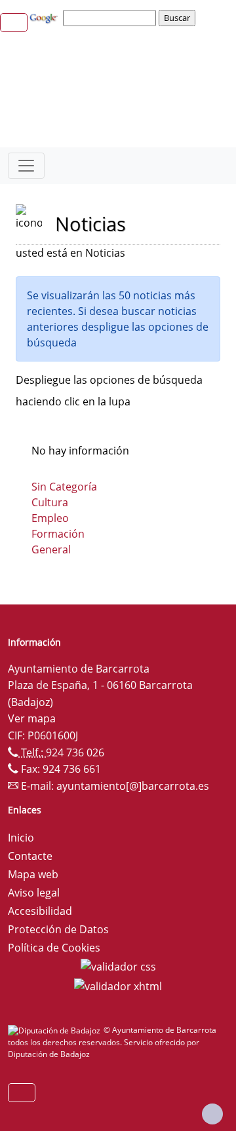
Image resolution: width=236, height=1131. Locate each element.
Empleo (50, 518)
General (51, 549)
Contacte (30, 856)
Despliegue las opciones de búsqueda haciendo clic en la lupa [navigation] (109, 391)
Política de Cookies (54, 947)
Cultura (49, 502)
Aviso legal (34, 892)
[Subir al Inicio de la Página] (212, 1113)
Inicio (21, 837)
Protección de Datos (58, 929)
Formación (58, 534)
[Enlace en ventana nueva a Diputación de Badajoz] (56, 1029)
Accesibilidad (40, 911)
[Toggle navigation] (26, 166)
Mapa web (33, 874)
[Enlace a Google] (45, 17)
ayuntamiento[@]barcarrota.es (132, 786)
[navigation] (111, 17)
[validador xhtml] (118, 985)
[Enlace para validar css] (118, 966)
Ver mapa (32, 718)
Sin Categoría (64, 486)
